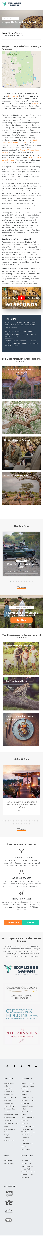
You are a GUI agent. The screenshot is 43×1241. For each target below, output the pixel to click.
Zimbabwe (8, 1112)
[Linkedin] (35, 1066)
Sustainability (26, 1163)
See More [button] (21, 620)
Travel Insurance (27, 1166)
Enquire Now (9, 1163)
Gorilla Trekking (27, 1135)
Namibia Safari (9, 1140)
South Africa (13, 96)
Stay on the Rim (27, 1129)
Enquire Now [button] (13, 922)
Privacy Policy (26, 1169)
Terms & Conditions (28, 1172)
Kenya (6, 1135)
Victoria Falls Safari (11, 1115)
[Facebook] (14, 1066)
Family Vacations (27, 1097)
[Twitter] (21, 1066)
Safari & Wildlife (27, 1143)
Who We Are (26, 1160)
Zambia (7, 1137)
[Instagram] (28, 1066)
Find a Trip (8, 1160)
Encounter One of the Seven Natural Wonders (28, 1086)
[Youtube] (7, 1066)
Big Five (35, 103)
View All (21, 587)
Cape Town (8, 1089)
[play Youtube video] (21, 298)
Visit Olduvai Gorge (28, 1132)
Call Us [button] (30, 922)
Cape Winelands (10, 1106)
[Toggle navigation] (38, 5)
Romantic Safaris (27, 1126)
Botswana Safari (10, 1109)
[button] (11, 582)
